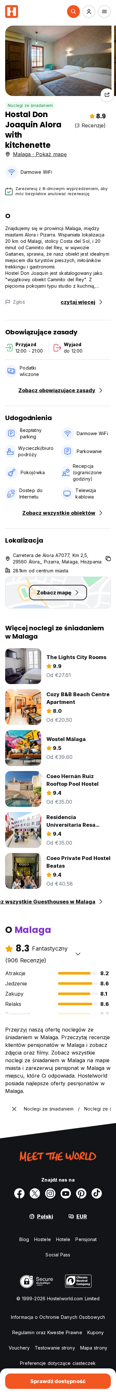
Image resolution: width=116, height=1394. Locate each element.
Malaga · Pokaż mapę (40, 154)
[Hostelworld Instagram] (50, 1193)
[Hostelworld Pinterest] (81, 1193)
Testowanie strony (55, 1347)
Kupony (95, 1332)
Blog (24, 1239)
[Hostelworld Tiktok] (97, 1193)
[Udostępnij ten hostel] (107, 94)
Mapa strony (93, 1347)
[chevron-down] (78, 953)
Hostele (42, 1239)
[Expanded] (14, 1109)
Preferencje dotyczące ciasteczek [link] (58, 1363)
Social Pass (57, 1254)
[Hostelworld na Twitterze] (35, 1193)
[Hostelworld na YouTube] (66, 1193)
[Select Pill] (73, 11)
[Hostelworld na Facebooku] (19, 1193)
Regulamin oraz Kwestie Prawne (47, 1332)
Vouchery (19, 1347)
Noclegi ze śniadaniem (30, 105)
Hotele (63, 1239)
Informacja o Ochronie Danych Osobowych (58, 1317)
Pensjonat (86, 1239)
